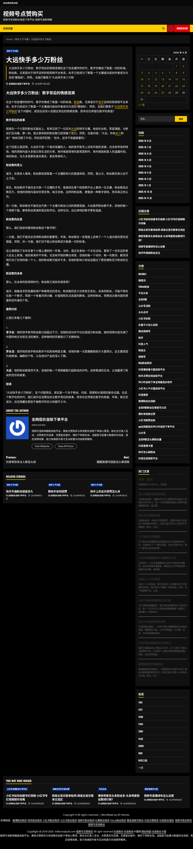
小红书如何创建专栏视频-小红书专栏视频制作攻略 (27, 797)
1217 (140, 709)
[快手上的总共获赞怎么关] (109, 485)
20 (162, 86)
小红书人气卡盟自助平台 (151, 388)
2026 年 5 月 (144, 160)
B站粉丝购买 (145, 363)
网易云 (142, 350)
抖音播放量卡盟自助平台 (151, 369)
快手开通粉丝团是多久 (19, 491)
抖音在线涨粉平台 (148, 458)
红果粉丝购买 (102, 820)
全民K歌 (142, 299)
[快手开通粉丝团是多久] (25, 485)
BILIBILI (142, 274)
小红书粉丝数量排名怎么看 (154, 600)
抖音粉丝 (118, 831)
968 (140, 753)
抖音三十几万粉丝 (149, 579)
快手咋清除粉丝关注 (149, 253)
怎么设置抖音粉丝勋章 (152, 494)
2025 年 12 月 (145, 191)
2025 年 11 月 (145, 198)
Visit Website (42, 446)
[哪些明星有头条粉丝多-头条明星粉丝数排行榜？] (119, 789)
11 (148, 79)
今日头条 (143, 293)
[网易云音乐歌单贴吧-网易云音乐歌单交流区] (73, 789)
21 (169, 86)
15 (176, 79)
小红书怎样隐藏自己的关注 (154, 643)
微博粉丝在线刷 (146, 401)
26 (155, 92)
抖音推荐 (143, 394)
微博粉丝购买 (20, 820)
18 (148, 86)
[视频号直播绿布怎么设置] (165, 789)
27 (162, 92)
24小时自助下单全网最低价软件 (155, 382)
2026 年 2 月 (144, 179)
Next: (113, 459)
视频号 (142, 356)
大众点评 (143, 312)
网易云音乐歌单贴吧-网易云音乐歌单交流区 (161, 229)
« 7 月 (141, 105)
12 (155, 79)
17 (142, 86)
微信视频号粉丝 (135, 820)
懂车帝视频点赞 (146, 414)
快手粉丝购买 (35, 820)
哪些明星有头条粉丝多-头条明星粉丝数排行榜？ (119, 797)
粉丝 (35, 92)
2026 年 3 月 (144, 172)
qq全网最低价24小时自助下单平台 (156, 426)
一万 (140, 767)
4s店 (140, 739)
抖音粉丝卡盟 (159, 831)
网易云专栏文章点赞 (61, 789)
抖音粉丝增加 (166, 820)
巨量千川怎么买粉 (148, 325)
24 (142, 92)
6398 (141, 746)
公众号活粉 (144, 306)
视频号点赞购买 (23, 13)
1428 (140, 717)
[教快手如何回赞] (67, 485)
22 (176, 86)
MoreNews (107, 814)
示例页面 (8, 28)
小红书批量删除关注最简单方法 (157, 558)
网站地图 (146, 831)
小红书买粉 (144, 318)
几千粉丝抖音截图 (149, 536)
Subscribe (182, 28)
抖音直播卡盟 (145, 445)
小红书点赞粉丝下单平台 (17, 789)
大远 (9, 92)
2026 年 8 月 (144, 141)
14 (169, 79)
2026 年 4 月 (144, 166)
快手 (17, 92)
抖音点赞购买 (151, 820)
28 (169, 92)
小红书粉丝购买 (51, 820)
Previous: (21, 459)
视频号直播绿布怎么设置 (151, 246)
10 (142, 79)
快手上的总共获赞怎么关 (105, 491)
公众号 (142, 433)
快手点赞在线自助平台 (150, 375)
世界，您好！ (146, 479)
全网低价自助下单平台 (19, 83)
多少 (24, 92)
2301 (140, 731)
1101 (140, 702)
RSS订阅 (142, 760)
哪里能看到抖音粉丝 (150, 664)
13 (162, 79)
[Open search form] (163, 28)
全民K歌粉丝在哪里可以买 (152, 407)
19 (155, 86)
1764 (140, 724)
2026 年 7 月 (144, 147)
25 (148, 92)
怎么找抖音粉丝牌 (149, 515)
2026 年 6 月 (145, 153)
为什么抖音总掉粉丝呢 (152, 621)
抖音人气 (143, 344)
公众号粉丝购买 (68, 820)
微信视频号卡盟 (151, 789)
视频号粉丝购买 (86, 820)
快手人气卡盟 (12, 51)
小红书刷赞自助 (146, 420)
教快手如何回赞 (57, 491)
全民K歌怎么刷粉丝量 (149, 439)
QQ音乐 (142, 280)
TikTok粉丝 (143, 286)
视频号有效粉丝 (96, 824)
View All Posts (66, 446)
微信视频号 (144, 331)
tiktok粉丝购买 (118, 820)
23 (183, 86)
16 (183, 79)
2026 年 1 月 (144, 185)
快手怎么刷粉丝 (146, 452)
